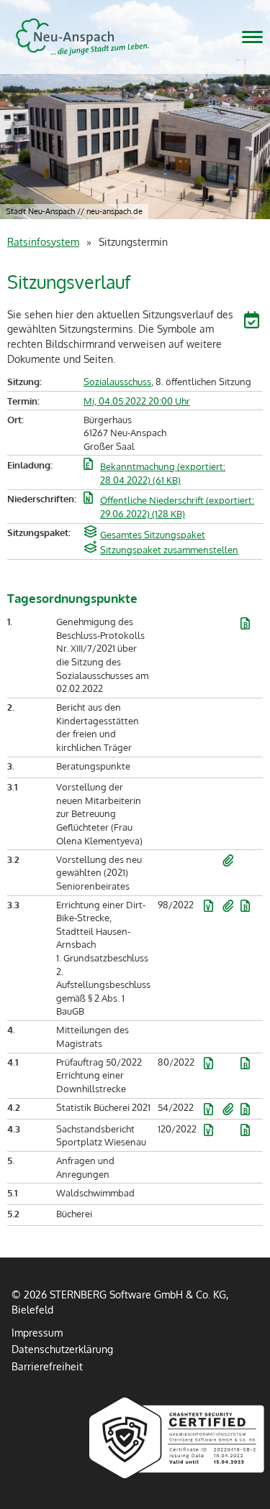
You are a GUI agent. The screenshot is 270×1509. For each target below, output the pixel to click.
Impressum (37, 1332)
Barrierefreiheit (47, 1366)
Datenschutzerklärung (62, 1348)
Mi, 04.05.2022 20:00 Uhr (137, 401)
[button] (253, 321)
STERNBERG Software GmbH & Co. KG (82, 37)
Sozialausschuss (117, 381)
